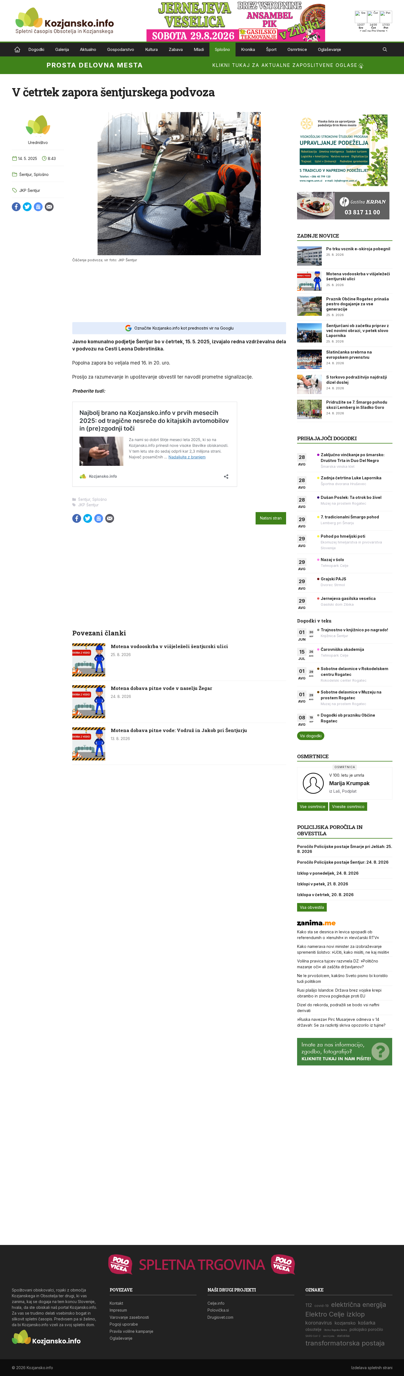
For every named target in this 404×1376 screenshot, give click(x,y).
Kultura (151, 49)
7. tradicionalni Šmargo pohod (350, 517)
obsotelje (313, 1329)
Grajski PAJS (333, 578)
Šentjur (25, 174)
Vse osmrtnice (312, 806)
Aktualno (88, 49)
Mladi (199, 49)
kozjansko (345, 1323)
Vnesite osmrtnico (348, 806)
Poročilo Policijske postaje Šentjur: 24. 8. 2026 (343, 862)
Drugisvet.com (220, 1317)
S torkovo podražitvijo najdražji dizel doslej (356, 379)
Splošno (222, 49)
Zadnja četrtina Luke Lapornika (351, 477)
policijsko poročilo (366, 1329)
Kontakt (116, 1303)
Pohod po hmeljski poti (343, 536)
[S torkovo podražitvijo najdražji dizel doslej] (309, 384)
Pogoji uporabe (124, 1324)
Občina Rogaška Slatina (335, 1330)
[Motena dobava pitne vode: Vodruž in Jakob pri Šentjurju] (88, 759)
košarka (366, 1323)
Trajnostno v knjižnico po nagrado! (354, 629)
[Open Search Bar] (384, 49)
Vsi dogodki (311, 735)
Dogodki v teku (314, 621)
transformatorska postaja (345, 1343)
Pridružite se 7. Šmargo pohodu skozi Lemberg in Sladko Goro (356, 404)
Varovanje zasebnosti (129, 1317)
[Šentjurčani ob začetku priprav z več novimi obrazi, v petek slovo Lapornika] (309, 332)
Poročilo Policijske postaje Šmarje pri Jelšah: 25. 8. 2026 (344, 849)
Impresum (118, 1310)
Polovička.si (218, 1310)
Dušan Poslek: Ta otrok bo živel (351, 497)
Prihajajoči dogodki (327, 438)
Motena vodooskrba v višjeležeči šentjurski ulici (169, 646)
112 (308, 1305)
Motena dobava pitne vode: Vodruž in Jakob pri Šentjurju (179, 730)
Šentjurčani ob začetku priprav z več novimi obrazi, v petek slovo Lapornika (357, 330)
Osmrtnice (297, 49)
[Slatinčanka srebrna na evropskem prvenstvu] (309, 359)
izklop (356, 1314)
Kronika (248, 49)
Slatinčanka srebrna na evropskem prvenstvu (349, 354)
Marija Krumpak (349, 783)
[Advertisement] (179, 291)
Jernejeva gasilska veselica (348, 598)
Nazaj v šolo (332, 559)
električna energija (358, 1305)
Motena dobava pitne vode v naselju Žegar (161, 688)
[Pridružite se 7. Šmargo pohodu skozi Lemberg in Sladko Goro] (309, 409)
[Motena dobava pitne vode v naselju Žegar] (88, 716)
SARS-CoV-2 (312, 1336)
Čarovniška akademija (342, 649)
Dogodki (36, 49)
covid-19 (321, 1306)
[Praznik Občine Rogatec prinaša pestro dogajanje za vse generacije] (309, 306)
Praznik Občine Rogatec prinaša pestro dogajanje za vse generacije (357, 304)
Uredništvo (38, 142)
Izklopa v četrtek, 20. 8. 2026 (325, 894)
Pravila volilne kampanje (131, 1331)
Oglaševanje (329, 49)
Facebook (16, 206)
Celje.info (216, 1303)
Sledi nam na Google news (38, 206)
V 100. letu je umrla (346, 775)
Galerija (62, 49)
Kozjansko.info (17, 49)
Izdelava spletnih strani (371, 1367)
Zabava (176, 49)
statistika (343, 1336)
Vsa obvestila (312, 907)
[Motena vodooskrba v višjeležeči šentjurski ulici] (88, 675)
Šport (271, 49)
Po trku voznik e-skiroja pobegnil (358, 248)
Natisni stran (271, 518)
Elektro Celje (324, 1314)
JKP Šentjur (29, 190)
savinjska (328, 1336)
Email (49, 206)
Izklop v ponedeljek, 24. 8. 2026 (328, 873)
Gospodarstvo (120, 49)
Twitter (27, 206)
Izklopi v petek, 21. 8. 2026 (322, 884)
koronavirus (318, 1323)
